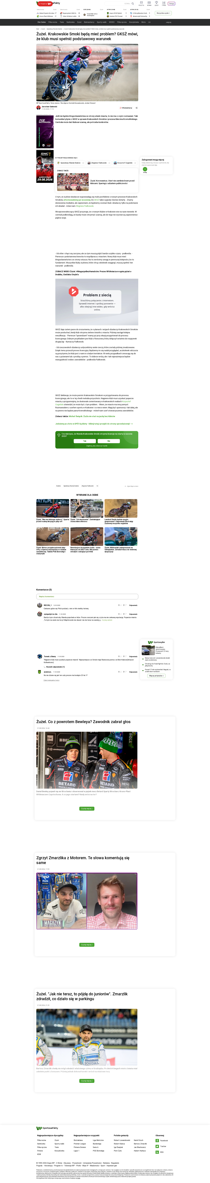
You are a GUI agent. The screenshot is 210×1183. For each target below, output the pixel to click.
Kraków (58, 486)
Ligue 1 (76, 1151)
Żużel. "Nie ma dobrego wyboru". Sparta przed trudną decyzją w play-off (52, 520)
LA (149, 22)
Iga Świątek (118, 1147)
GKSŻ (96, 200)
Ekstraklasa (78, 1140)
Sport (103, 1166)
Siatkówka (70, 22)
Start (37, 29)
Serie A (95, 1147)
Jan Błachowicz (140, 1147)
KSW (39, 1154)
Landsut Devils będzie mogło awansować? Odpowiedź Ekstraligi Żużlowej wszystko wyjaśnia (119, 521)
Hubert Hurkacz (140, 1151)
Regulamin (115, 1163)
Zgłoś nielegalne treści (51, 680)
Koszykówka (134, 22)
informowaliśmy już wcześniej (77, 200)
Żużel (79, 22)
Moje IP (85, 1166)
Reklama (106, 1163)
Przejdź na (44, 4)
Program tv (58, 1166)
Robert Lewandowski (122, 1140)
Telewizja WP (69, 1166)
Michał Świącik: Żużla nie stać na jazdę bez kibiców (92, 416)
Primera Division (80, 1147)
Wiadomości (94, 1166)
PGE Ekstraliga (98, 1151)
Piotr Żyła (118, 1151)
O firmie (59, 1163)
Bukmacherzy (89, 22)
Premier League (80, 1144)
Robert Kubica (119, 1144)
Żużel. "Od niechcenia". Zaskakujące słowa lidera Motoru (85, 520)
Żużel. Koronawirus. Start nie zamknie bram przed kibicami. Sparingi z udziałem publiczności (112, 182)
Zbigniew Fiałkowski (85, 206)
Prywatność (77, 1163)
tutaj (78, 1178)
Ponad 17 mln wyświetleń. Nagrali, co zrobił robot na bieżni (158, 670)
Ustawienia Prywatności (92, 1163)
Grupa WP (51, 1163)
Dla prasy (67, 1163)
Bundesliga (97, 1144)
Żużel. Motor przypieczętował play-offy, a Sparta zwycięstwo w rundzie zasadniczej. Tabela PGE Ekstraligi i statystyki (51, 551)
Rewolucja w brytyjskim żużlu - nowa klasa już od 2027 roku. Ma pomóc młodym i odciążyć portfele (85, 550)
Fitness (40, 1151)
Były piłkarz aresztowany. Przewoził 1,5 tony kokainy (162, 650)
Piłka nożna (52, 22)
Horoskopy (48, 1166)
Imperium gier (112, 1166)
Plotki (78, 1166)
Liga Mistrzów (98, 1140)
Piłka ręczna (122, 22)
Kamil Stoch (138, 1140)
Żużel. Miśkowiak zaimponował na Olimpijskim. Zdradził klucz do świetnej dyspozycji (121, 550)
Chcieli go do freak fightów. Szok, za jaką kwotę (157, 665)
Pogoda (39, 1166)
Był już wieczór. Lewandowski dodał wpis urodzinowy (157, 659)
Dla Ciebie (42, 22)
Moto (143, 22)
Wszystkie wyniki (163, 13)
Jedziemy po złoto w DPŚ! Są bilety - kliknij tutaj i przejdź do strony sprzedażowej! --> (94, 424)
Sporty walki (101, 22)
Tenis (62, 22)
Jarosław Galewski (49, 107)
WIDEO (112, 22)
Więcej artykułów (155, 676)
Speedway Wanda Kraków (54, 29)
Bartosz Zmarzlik (140, 1144)
